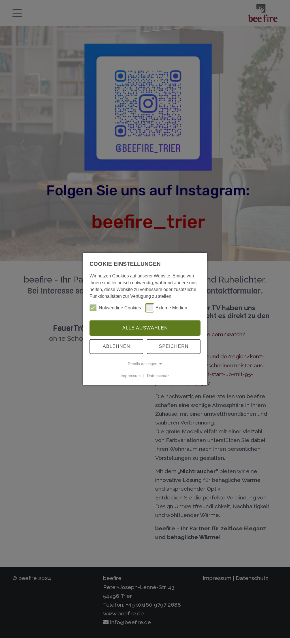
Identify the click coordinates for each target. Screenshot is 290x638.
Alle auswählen (145, 328)
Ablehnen (116, 346)
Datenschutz (158, 375)
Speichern (174, 346)
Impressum (131, 375)
